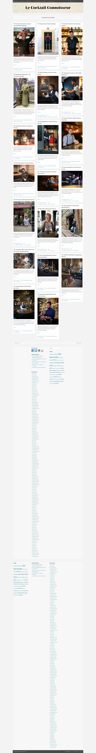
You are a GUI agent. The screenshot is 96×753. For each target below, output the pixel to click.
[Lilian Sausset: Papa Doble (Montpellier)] (72, 237)
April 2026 (34, 374)
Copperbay (73, 289)
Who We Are (22, 1)
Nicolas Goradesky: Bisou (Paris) (24, 199)
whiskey (53, 383)
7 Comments (76, 201)
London (62, 370)
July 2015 (34, 542)
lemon (51, 370)
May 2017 (34, 509)
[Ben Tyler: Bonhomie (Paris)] (48, 238)
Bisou (29, 233)
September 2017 (35, 502)
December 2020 (35, 446)
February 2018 (35, 495)
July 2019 (34, 469)
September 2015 (35, 539)
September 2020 (35, 451)
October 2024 (35, 393)
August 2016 (34, 522)
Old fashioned (52, 374)
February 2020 (35, 460)
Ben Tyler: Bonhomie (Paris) (47, 208)
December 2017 (35, 498)
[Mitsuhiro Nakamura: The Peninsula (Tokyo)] (24, 108)
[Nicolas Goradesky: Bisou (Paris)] (24, 232)
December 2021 (35, 435)
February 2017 (35, 513)
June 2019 (34, 471)
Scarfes (25, 320)
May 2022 (34, 428)
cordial (58, 365)
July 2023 (34, 410)
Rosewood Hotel (17, 322)
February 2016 (35, 531)
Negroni (59, 372)
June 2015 (34, 544)
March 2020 (34, 458)
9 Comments (65, 300)
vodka (61, 381)
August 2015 (34, 541)
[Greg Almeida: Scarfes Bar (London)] (24, 319)
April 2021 (34, 445)
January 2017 (35, 515)
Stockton (56, 105)
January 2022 (35, 434)
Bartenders (29, 1)
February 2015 (35, 550)
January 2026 (35, 376)
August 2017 (34, 504)
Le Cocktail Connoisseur (27, 68)
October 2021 (35, 437)
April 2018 (34, 492)
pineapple (52, 376)
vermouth (56, 381)
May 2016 (34, 527)
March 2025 (34, 390)
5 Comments (17, 332)
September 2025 (35, 381)
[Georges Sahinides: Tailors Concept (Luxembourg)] (24, 57)
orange (57, 374)
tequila (51, 381)
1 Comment (65, 68)
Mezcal (55, 372)
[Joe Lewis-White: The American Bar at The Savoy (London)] (24, 269)
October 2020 (35, 449)
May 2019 (34, 472)
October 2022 (35, 420)
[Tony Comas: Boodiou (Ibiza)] (48, 55)
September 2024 (35, 394)
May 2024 (34, 399)
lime (55, 370)
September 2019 (35, 467)
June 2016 (34, 525)
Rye (58, 377)
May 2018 (34, 490)
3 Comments (28, 244)
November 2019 (35, 464)
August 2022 (34, 423)
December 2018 (35, 480)
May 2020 (34, 455)
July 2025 (34, 384)
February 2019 (35, 477)
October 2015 (35, 538)
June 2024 (34, 397)
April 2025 (34, 388)
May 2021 (34, 443)
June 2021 (34, 442)
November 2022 (35, 419)
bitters (54, 360)
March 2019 (34, 475)
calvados (62, 360)
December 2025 (35, 378)
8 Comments (41, 167)
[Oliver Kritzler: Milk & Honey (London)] (72, 150)
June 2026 (34, 373)
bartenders (61, 357)
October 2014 (35, 556)
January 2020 (35, 461)
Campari (52, 363)
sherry (56, 379)
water (50, 383)
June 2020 (34, 454)
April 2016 (34, 528)
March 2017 (34, 512)
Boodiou (52, 56)
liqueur (58, 370)
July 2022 (34, 425)
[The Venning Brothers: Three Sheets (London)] (48, 277)
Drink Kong (77, 56)
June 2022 (34, 426)
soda (59, 379)
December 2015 (35, 534)
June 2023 (34, 411)
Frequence (30, 146)
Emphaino (80, 751)
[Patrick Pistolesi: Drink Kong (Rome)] (72, 55)
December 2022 (35, 417)
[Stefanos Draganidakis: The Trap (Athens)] (48, 325)
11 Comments (18, 281)
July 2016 (34, 524)
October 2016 (35, 519)
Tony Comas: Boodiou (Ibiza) (47, 24)
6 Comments (52, 204)
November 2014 (35, 554)
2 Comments (52, 250)
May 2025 (34, 387)
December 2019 (35, 463)
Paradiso (56, 192)
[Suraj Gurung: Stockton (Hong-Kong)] (48, 104)
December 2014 (35, 553)
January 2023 (35, 416)
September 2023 (35, 408)
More (15, 64)
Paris (60, 374)
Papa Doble (80, 238)
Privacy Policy (51, 1)
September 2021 (35, 439)
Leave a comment (18, 69)
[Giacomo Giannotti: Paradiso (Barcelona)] (48, 191)
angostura (55, 354)
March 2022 (34, 431)
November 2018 (35, 481)
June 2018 (34, 489)
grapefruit (54, 368)
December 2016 (35, 516)
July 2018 (34, 487)
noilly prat (62, 372)
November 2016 (35, 518)
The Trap (50, 326)
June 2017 (34, 507)
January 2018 (35, 496)
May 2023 (34, 413)
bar (59, 353)
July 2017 (34, 506)
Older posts (16, 342)
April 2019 (34, 474)
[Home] (14, 1)
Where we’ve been (37, 1)
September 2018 (35, 484)
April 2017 (34, 510)
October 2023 (35, 406)
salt (54, 379)
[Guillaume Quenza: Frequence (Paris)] (24, 145)
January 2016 (35, 533)
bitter (51, 360)
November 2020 (35, 448)
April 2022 (34, 429)
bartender (54, 357)
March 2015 (34, 548)
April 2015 (34, 547)
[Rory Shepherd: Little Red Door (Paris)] (48, 154)
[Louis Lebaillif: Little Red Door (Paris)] (72, 188)
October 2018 (35, 483)
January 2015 (35, 551)
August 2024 (34, 396)
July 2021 (34, 440)
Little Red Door (77, 189)
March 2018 (34, 493)
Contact (44, 1)
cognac (55, 365)
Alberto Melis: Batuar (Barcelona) (39, 367)
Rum (55, 377)
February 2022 (35, 432)
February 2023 (35, 414)
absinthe (51, 354)
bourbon (58, 360)
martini (51, 372)
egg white (62, 365)
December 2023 (35, 405)
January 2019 (35, 478)
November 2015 (35, 536)
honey (57, 368)
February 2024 (35, 402)
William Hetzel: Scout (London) (24, 163)
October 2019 (35, 466)
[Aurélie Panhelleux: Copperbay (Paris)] (72, 288)
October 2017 (35, 501)
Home (17, 1)
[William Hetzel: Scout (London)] (24, 182)
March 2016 (34, 530)
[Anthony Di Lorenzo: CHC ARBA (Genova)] (72, 100)
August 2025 (34, 382)
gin (51, 368)
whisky (57, 383)
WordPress (72, 751)
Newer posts (79, 342)
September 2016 (35, 521)
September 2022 (35, 422)
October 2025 (35, 379)
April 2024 (34, 400)
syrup (62, 379)
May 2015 (34, 545)
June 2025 (34, 385)
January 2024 (35, 403)
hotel (59, 368)
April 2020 (34, 457)
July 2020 (34, 452)
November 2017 (35, 499)
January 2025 (35, 391)
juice (62, 368)
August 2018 (34, 486)
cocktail (57, 362)
